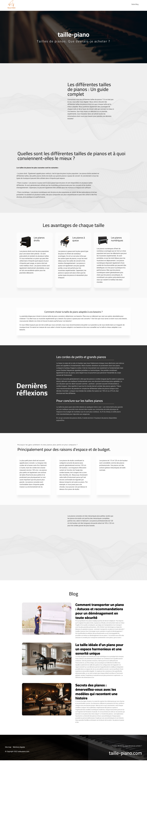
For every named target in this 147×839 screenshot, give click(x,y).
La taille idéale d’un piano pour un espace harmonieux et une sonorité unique (99, 649)
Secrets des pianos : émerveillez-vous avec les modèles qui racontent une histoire (96, 691)
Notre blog (135, 4)
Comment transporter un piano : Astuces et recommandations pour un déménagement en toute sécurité (99, 611)
